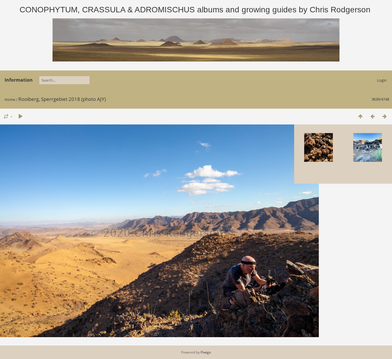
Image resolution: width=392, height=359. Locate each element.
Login (382, 80)
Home (10, 99)
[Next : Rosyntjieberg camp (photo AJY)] (385, 116)
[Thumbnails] (360, 116)
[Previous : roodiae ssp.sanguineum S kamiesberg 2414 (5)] (372, 116)
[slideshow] (20, 116)
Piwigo (206, 352)
